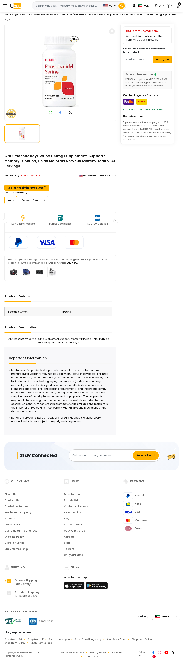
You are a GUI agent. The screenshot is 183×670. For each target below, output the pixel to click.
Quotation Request (16, 506)
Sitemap (9, 518)
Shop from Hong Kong (88, 639)
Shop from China (142, 639)
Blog (67, 543)
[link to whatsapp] (50, 113)
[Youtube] (166, 653)
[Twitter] (173, 653)
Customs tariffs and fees (20, 530)
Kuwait (166, 616)
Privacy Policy (98, 652)
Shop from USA (13, 639)
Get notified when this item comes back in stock (144, 50)
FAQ (66, 518)
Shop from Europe (41, 643)
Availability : (12, 175)
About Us (10, 494)
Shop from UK (36, 639)
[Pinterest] (154, 657)
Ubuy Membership (16, 549)
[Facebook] (154, 653)
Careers (69, 537)
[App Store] (74, 586)
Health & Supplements (59, 14)
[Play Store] (97, 586)
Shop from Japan (59, 639)
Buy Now (72, 263)
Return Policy (72, 512)
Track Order (12, 524)
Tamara (69, 549)
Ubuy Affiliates (73, 555)
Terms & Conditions (72, 652)
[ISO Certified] (40, 621)
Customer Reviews (76, 506)
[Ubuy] (15, 6)
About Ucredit (73, 524)
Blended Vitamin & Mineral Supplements (98, 14)
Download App (73, 494)
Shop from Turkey (14, 643)
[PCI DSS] (12, 621)
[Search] (121, 6)
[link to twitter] (70, 113)
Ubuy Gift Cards (74, 530)
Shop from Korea (116, 639)
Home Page (11, 14)
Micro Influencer (15, 543)
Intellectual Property (17, 512)
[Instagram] (160, 653)
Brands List (71, 500)
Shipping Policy (14, 537)
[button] (169, 6)
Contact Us (11, 500)
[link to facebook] (60, 113)
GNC (7, 20)
